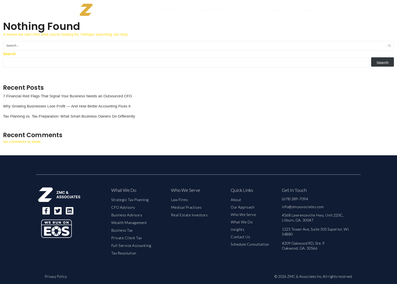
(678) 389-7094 (295, 199)
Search (9, 54)
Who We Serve (214, 10)
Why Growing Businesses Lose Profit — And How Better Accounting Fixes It (66, 106)
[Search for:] (198, 45)
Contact (308, 10)
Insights (277, 10)
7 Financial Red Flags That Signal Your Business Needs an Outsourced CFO (67, 96)
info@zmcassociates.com (303, 206)
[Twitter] (58, 210)
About (249, 10)
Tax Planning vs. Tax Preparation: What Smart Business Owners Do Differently (69, 116)
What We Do (172, 10)
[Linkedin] (69, 210)
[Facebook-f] (46, 210)
